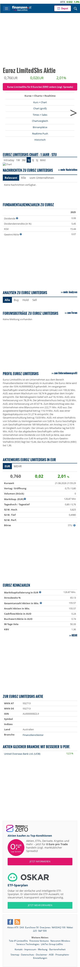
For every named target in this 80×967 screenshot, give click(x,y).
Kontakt (19, 949)
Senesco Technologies (28, 944)
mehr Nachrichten (68, 170)
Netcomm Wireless (60, 940)
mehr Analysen (70, 292)
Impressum (30, 949)
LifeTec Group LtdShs (52, 944)
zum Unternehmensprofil (65, 373)
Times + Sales (40, 114)
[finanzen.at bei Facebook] (10, 922)
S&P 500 (42, 930)
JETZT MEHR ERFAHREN (40, 905)
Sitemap (15, 954)
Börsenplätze (40, 127)
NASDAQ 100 (58, 927)
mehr (74, 635)
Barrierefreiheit (57, 949)
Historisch (40, 139)
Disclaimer (41, 954)
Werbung (42, 949)
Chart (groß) (40, 108)
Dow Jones (45, 927)
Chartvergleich (40, 121)
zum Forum (72, 313)
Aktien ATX (12, 927)
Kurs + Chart (40, 102)
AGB (51, 954)
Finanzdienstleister (33, 735)
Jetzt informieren (40, 861)
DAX (76, 2)
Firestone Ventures (39, 940)
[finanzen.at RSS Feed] (17, 922)
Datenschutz (27, 954)
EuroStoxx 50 (32, 927)
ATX (55, 2)
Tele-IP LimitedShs (18, 940)
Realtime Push (40, 133)
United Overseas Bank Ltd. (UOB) (22, 753)
